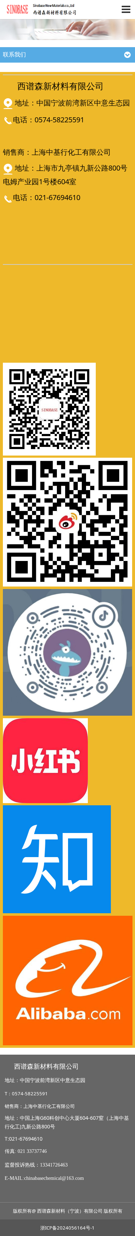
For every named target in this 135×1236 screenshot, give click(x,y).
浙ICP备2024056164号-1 (67, 1227)
